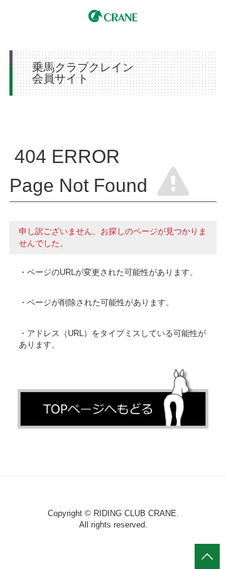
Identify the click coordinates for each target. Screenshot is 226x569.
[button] (113, 398)
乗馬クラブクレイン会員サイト (113, 15)
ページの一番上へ (207, 556)
